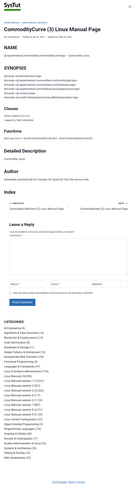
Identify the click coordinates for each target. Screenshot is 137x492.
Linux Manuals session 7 (18, 404)
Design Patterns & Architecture (22, 352)
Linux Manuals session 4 (18, 395)
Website (97, 284)
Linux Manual (13, 37)
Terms (71, 482)
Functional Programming (18, 361)
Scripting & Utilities (15, 433)
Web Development (14, 457)
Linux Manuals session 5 (18, 400)
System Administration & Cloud (22, 443)
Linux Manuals (12, 23)
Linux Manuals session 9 (18, 414)
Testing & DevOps (14, 452)
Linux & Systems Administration (23, 371)
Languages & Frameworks (19, 366)
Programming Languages (19, 428)
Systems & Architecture (17, 448)
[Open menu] (130, 6)
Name (15, 284)
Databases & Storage (16, 347)
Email (55, 284)
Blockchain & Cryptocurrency (21, 337)
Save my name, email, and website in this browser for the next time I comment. (53, 293)
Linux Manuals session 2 (18, 385)
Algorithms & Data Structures (21, 332)
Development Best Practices (20, 356)
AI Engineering (12, 328)
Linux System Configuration (20, 419)
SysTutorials (59, 482)
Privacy (80, 482)
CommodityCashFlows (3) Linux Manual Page (36, 206)
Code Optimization (15, 342)
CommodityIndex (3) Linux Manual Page (104, 206)
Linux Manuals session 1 (18, 380)
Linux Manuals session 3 (35, 23)
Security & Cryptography (18, 438)
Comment (16, 235)
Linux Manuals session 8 (18, 409)
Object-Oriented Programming (21, 424)
